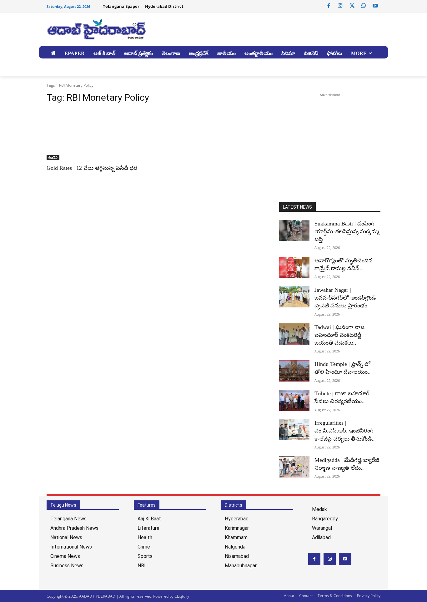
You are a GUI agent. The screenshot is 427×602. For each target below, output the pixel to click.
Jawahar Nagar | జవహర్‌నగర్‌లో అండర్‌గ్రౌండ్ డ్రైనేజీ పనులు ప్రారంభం (345, 298)
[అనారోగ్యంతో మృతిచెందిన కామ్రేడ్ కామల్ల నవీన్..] (294, 267)
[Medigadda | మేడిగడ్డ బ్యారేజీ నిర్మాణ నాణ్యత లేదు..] (294, 467)
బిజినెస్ (53, 157)
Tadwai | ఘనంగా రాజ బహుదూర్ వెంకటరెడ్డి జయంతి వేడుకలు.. (339, 335)
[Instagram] (340, 6)
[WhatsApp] (364, 6)
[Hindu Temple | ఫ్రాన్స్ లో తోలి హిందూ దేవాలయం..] (294, 371)
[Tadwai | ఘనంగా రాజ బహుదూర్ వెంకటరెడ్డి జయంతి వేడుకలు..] (294, 334)
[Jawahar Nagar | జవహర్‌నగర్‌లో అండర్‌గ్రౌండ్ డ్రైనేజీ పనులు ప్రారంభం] (294, 296)
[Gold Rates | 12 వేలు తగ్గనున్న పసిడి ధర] (97, 134)
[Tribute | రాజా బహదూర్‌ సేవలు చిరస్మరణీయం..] (294, 400)
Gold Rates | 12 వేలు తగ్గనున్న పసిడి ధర (92, 168)
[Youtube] (375, 6)
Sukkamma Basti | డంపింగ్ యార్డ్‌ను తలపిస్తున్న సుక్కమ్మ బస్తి (346, 231)
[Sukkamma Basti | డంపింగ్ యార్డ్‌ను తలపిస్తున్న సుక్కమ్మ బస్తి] (294, 230)
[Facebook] (329, 6)
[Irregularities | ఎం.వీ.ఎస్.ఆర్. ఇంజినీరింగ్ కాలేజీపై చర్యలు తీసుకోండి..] (294, 429)
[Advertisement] (331, 142)
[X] (352, 6)
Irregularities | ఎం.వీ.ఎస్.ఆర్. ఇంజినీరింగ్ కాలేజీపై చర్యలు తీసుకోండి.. (344, 431)
